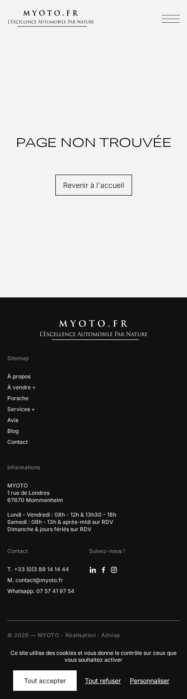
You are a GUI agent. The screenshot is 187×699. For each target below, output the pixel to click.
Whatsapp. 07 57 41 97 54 (40, 591)
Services (18, 409)
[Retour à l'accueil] (50, 18)
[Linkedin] (93, 569)
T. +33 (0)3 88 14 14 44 (38, 569)
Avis (12, 420)
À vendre (19, 387)
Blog (13, 430)
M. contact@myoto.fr (35, 580)
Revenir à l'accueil (93, 185)
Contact (17, 441)
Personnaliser (149, 680)
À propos (18, 376)
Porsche (18, 398)
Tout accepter (45, 680)
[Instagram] (114, 569)
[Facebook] (103, 569)
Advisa (110, 635)
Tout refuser (103, 680)
